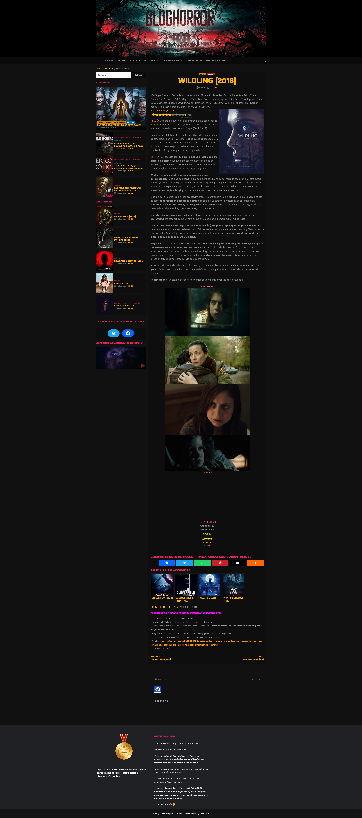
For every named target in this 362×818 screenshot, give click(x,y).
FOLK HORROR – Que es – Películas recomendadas (128, 144)
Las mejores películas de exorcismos (119, 125)
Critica (203, 74)
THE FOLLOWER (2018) (161, 658)
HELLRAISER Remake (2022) (128, 261)
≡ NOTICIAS (121, 60)
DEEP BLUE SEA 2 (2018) (253, 658)
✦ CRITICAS (135, 60)
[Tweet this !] (184, 563)
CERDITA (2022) (122, 283)
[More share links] (255, 563)
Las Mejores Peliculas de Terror (111, 122)
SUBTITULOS (207, 542)
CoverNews (190, 813)
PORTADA (109, 60)
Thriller (136, 303)
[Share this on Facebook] (167, 563)
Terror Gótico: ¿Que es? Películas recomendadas (128, 167)
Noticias (130, 122)
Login (257, 679)
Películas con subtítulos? (219, 60)
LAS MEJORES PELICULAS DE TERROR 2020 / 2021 (127, 189)
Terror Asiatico (194, 60)
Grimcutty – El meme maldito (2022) (126, 238)
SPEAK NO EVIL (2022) (125, 305)
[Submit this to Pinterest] (220, 563)
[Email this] (238, 563)
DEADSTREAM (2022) (125, 216)
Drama (123, 303)
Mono (214, 87)
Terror (211, 74)
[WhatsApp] (202, 563)
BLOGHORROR (158, 607)
